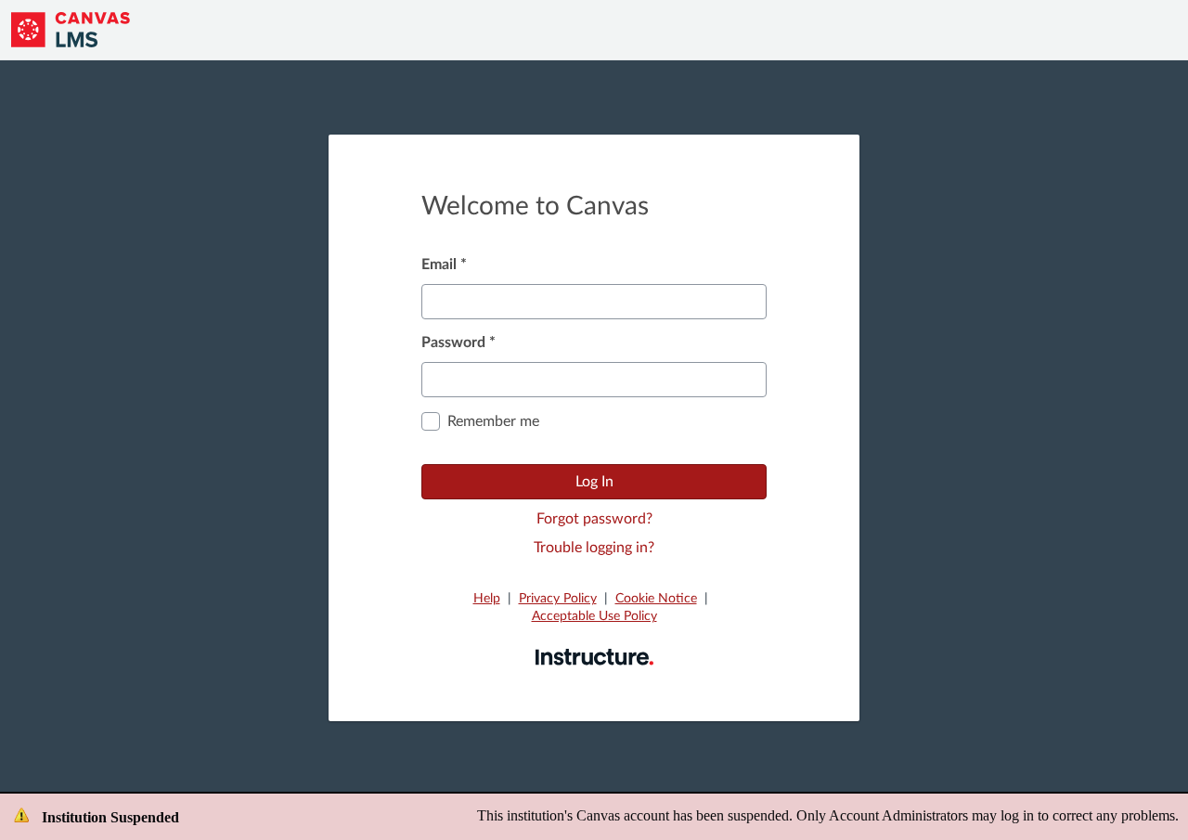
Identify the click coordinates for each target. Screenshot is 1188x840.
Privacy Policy (558, 598)
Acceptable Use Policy (594, 616)
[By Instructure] (594, 656)
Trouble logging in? (594, 547)
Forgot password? (594, 518)
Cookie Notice (656, 598)
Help (486, 598)
